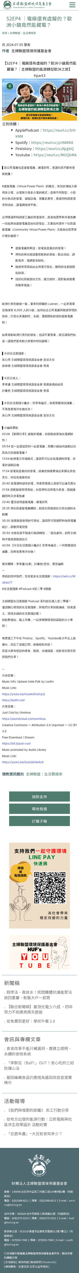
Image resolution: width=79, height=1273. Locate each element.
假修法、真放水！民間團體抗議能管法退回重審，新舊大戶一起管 (38, 994)
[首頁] (27, 5)
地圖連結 (63, 1214)
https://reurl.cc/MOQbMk (55, 154)
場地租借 (39, 808)
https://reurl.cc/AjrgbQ (54, 148)
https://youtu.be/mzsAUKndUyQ (23, 694)
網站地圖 (23, 1262)
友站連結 (10, 1262)
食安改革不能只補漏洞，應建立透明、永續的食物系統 (38, 1050)
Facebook (49, 1262)
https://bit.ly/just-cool (16, 743)
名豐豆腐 (23, 1266)
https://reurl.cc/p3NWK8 (52, 142)
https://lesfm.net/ (13, 700)
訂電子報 (39, 821)
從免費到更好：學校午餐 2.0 (30, 1021)
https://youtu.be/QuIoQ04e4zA (23, 762)
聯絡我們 (36, 1262)
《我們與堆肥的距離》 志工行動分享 (37, 1110)
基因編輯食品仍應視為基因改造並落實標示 (38, 1079)
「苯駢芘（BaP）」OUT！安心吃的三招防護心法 (39, 1065)
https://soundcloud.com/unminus (24, 718)
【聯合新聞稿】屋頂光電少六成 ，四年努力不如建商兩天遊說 (38, 1009)
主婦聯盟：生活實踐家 (23, 33)
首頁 (4, 33)
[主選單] (72, 5)
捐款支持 (39, 796)
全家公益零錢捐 (39, 1266)
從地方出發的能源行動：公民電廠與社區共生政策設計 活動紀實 (38, 1121)
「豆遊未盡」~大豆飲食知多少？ (34, 1133)
